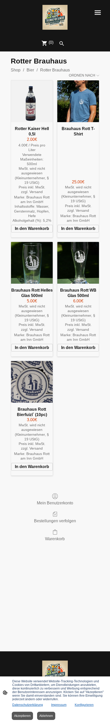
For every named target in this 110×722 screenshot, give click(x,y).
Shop (15, 70)
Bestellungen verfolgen (55, 521)
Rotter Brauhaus (55, 70)
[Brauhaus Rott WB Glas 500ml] (78, 263)
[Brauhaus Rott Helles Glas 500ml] (32, 263)
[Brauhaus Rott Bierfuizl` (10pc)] (32, 382)
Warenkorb (55, 539)
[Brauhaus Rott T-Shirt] (78, 101)
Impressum (59, 705)
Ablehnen (46, 716)
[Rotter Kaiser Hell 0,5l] (32, 101)
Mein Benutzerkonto (55, 503)
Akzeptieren (22, 716)
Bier (30, 70)
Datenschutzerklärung (27, 705)
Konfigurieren (84, 705)
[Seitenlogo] (54, 17)
